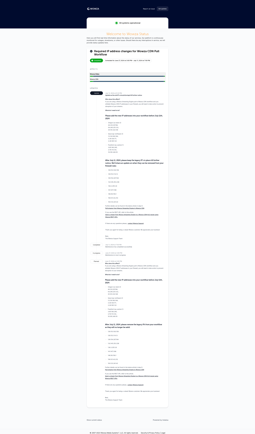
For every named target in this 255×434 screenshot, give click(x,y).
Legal (163, 433)
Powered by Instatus (160, 420)
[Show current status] (91, 51)
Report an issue (149, 9)
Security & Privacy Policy (150, 433)
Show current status (94, 420)
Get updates (162, 9)
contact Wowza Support (136, 223)
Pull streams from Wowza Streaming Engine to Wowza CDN (124, 208)
